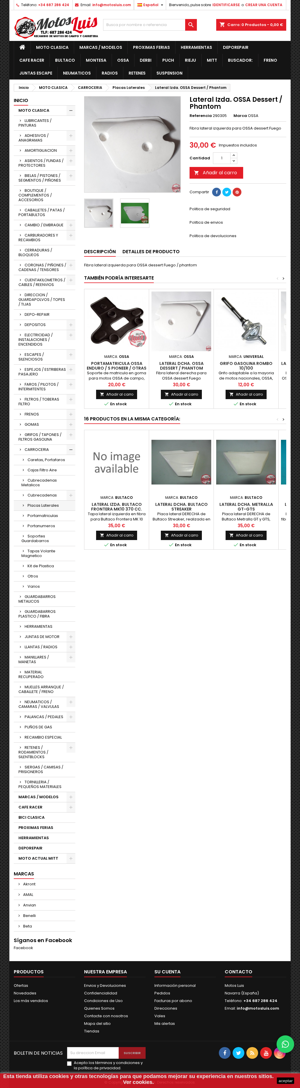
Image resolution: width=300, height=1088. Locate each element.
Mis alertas (164, 1023)
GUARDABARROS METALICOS (37, 599)
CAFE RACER (31, 60)
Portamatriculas (43, 515)
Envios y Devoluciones (105, 985)
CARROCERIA (37, 449)
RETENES (137, 73)
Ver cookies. (138, 1082)
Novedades (25, 993)
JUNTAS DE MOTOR (42, 636)
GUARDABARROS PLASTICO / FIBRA (37, 614)
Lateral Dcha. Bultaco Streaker (181, 506)
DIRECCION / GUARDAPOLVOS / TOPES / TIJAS (41, 299)
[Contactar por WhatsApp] (285, 1044)
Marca (240, 115)
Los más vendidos (31, 1000)
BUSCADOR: (240, 60)
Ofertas (21, 985)
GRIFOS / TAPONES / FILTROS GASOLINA (40, 437)
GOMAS (32, 424)
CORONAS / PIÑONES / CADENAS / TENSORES (42, 267)
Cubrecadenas (42, 495)
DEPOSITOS (35, 324)
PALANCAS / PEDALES (44, 717)
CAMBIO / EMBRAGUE (44, 225)
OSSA (123, 60)
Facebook (23, 948)
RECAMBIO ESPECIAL (43, 737)
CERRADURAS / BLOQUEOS (35, 252)
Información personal (175, 985)
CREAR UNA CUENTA (263, 4)
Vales (159, 1016)
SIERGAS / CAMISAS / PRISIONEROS (40, 769)
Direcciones (165, 1008)
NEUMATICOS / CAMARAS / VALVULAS (38, 704)
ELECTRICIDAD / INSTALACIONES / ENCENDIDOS (35, 339)
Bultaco (65, 60)
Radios (110, 73)
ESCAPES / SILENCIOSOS (31, 357)
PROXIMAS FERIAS (151, 47)
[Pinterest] (237, 192)
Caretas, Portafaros (46, 460)
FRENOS (32, 414)
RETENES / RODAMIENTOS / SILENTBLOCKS (33, 752)
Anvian (29, 905)
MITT (212, 60)
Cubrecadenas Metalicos (39, 482)
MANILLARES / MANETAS (33, 659)
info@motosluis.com (111, 4)
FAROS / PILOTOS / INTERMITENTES (38, 387)
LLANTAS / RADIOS (41, 647)
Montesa (96, 60)
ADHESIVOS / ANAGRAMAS (33, 138)
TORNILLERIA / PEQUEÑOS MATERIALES (40, 784)
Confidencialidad (100, 993)
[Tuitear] (226, 192)
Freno (270, 60)
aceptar (286, 1080)
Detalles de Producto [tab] (151, 251)
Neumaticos (77, 73)
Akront (28, 884)
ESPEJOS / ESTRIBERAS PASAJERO (42, 372)
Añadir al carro (215, 172)
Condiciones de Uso (103, 1000)
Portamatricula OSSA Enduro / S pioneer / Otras (116, 366)
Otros (33, 576)
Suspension (169, 73)
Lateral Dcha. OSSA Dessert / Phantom (181, 366)
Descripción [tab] (100, 251)
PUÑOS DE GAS (38, 727)
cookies (59, 1076)
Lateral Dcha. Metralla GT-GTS (246, 506)
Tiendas (91, 1031)
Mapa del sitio (97, 1023)
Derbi (145, 60)
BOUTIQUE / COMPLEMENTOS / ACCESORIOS (35, 195)
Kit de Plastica (41, 566)
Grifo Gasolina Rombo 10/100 (246, 366)
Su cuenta (167, 971)
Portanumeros (41, 526)
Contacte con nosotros (106, 1016)
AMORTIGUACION (41, 150)
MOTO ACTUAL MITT (38, 858)
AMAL (27, 894)
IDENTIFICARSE (226, 4)
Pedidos (162, 993)
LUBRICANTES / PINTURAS (35, 123)
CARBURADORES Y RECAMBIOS (38, 237)
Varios (34, 586)
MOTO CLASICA (52, 47)
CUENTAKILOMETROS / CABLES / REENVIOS (41, 282)
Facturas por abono (173, 1000)
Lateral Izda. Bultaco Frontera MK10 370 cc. (116, 506)
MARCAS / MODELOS (100, 47)
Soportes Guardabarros (35, 538)
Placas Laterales (43, 505)
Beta (27, 926)
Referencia (201, 115)
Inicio (21, 100)
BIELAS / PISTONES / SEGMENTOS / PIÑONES (39, 178)
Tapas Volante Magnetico (38, 553)
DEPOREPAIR (235, 47)
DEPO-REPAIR (37, 314)
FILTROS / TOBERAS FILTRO (38, 401)
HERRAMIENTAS (196, 47)
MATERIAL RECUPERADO (31, 674)
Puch (168, 60)
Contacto (238, 971)
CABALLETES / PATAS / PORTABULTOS (41, 212)
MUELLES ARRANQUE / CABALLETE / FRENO (41, 689)
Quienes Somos (99, 1008)
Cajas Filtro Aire (42, 470)
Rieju (190, 60)
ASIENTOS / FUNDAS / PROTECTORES (41, 163)
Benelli (29, 915)
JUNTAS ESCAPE (35, 73)
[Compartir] (216, 192)
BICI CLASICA (31, 817)
